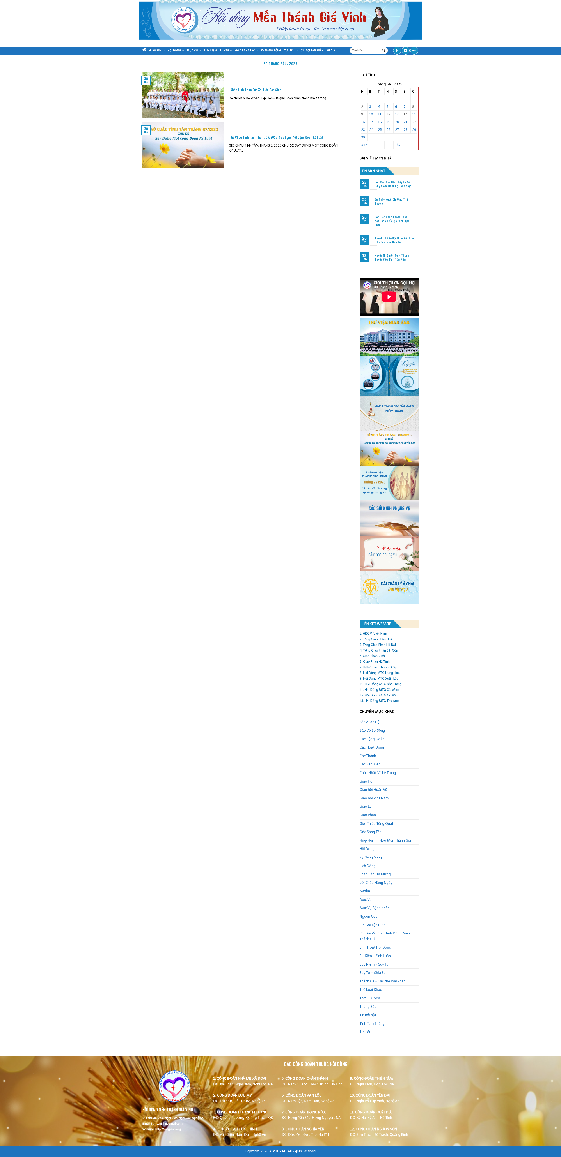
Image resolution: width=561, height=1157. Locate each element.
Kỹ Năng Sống (271, 50)
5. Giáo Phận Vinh (372, 656)
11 (380, 114)
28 (406, 130)
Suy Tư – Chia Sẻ (373, 973)
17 (371, 122)
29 (414, 130)
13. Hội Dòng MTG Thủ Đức (379, 701)
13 (397, 114)
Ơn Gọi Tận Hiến (312, 50)
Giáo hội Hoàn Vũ (373, 790)
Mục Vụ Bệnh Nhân (375, 908)
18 (380, 122)
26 (389, 130)
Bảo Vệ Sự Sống (372, 730)
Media (331, 50)
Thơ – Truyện (370, 998)
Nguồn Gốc (368, 916)
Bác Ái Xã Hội (370, 722)
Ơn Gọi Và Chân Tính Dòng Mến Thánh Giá (385, 936)
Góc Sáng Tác (245, 50)
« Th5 (365, 145)
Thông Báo (368, 1007)
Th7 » (399, 145)
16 (363, 122)
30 (363, 137)
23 (363, 130)
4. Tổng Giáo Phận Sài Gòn (379, 650)
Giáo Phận (368, 815)
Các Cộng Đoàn (372, 739)
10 (371, 114)
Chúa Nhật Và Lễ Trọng (378, 773)
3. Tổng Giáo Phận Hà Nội (378, 645)
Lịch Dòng (368, 866)
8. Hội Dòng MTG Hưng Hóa (380, 673)
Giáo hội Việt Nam (374, 798)
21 (405, 122)
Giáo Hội (155, 50)
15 (414, 114)
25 (380, 130)
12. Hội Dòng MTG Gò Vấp (379, 695)
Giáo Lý (365, 806)
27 (397, 130)
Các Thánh (368, 756)
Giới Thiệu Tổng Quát (376, 823)
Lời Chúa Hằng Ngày (376, 883)
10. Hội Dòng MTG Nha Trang (380, 684)
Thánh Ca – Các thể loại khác (382, 981)
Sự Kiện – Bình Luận (375, 956)
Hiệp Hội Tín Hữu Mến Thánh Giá (385, 840)
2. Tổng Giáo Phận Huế (376, 639)
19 (388, 122)
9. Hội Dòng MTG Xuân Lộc (379, 678)
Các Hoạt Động (372, 747)
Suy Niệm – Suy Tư (216, 50)
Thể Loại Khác (371, 989)
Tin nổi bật (368, 1015)
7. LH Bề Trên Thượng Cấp (378, 667)
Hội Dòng (174, 50)
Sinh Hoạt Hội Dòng (375, 947)
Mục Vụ (192, 50)
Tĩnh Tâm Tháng (372, 1023)
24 (371, 130)
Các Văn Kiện (370, 764)
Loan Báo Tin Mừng (375, 874)
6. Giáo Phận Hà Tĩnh (375, 662)
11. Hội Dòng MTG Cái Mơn (379, 690)
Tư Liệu (289, 50)
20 (397, 122)
